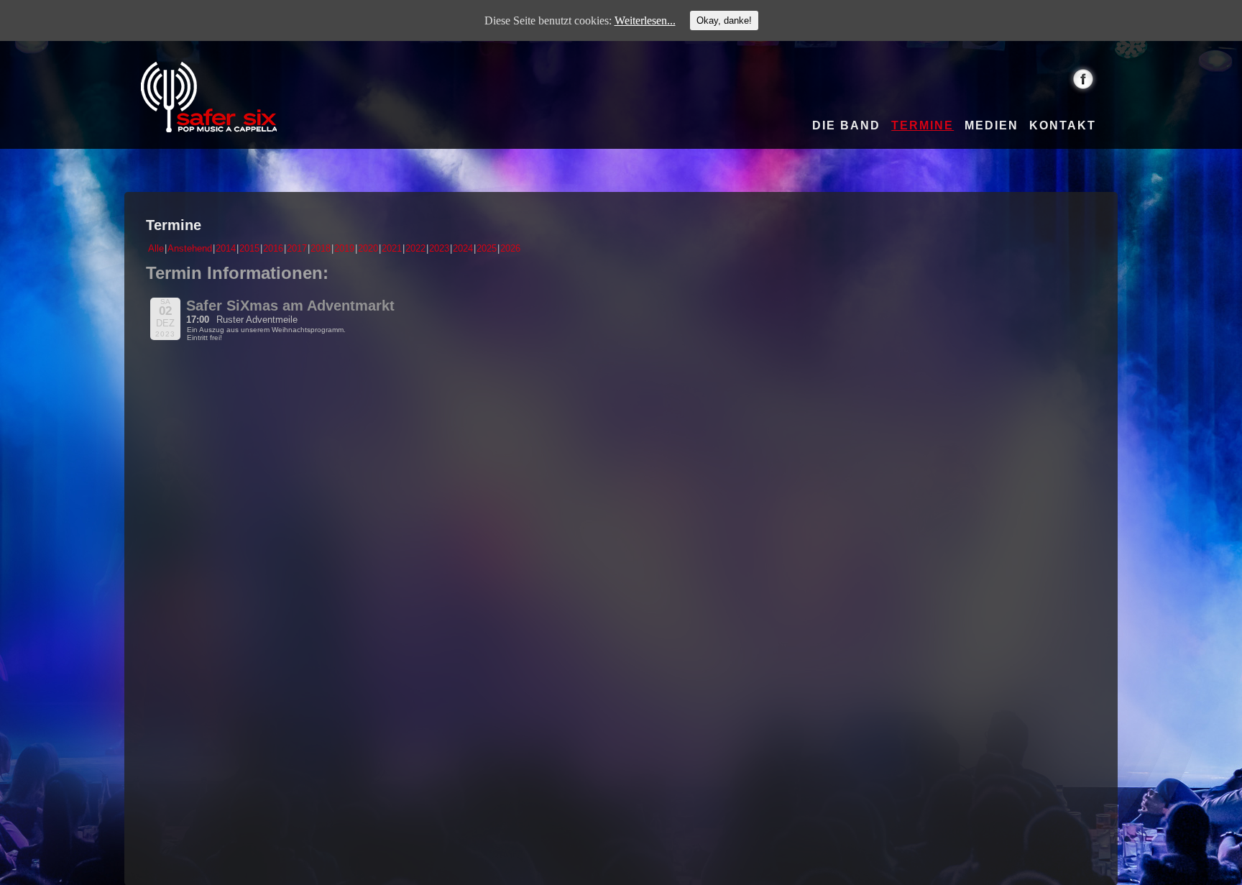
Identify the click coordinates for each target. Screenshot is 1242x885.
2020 (368, 248)
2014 (226, 248)
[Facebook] (1083, 78)
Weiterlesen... (645, 20)
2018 (320, 248)
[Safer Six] (209, 97)
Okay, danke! (724, 20)
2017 (297, 248)
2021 (392, 248)
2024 (463, 248)
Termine (922, 126)
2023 (439, 248)
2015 (249, 248)
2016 (273, 248)
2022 (415, 248)
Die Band (846, 126)
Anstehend (189, 248)
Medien (991, 126)
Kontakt (1062, 126)
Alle (156, 248)
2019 (344, 248)
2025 (487, 248)
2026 (510, 248)
